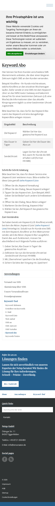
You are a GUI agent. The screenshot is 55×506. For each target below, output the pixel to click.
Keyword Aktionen (13, 305)
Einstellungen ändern (35, 53)
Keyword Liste (11, 315)
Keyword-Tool (11, 301)
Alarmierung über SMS (15, 286)
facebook (4, 459)
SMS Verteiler (11, 329)
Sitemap (5, 493)
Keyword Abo (11, 332)
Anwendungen (12, 273)
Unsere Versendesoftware (16, 291)
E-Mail (8, 312)
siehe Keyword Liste (29, 180)
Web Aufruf (10, 319)
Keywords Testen (12, 336)
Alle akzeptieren (14, 53)
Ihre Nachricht (10, 384)
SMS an (8, 322)
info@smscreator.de (17, 445)
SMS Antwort (11, 326)
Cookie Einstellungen (9, 497)
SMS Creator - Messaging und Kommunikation (15, 6)
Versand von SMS (12, 282)
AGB (3, 488)
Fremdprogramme (13, 296)
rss (11, 459)
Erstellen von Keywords (15, 308)
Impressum (6, 484)
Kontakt (6, 417)
